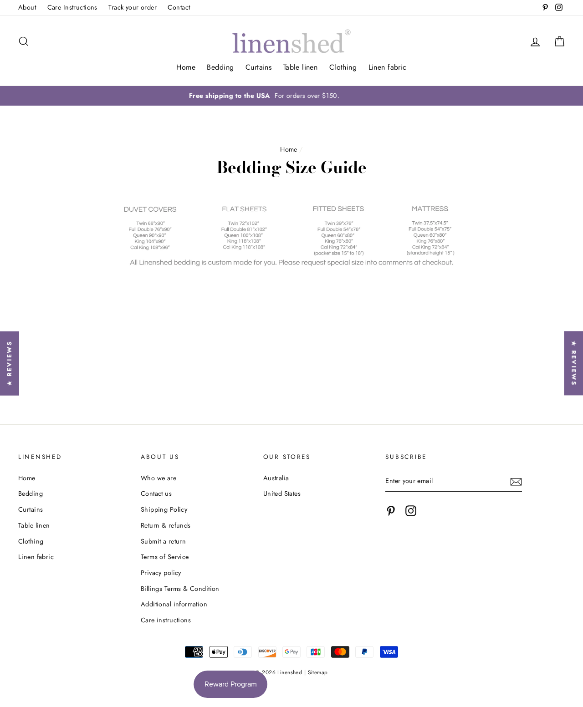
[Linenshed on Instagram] (410, 511)
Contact (179, 7)
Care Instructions (72, 7)
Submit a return (163, 541)
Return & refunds (166, 525)
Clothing (343, 67)
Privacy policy (161, 572)
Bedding (220, 67)
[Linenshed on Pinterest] (390, 511)
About (27, 7)
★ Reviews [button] (573, 363)
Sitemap (318, 672)
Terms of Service (165, 556)
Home (185, 67)
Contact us (156, 493)
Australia (276, 478)
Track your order (132, 7)
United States (282, 493)
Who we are (158, 478)
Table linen (300, 67)
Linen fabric (387, 67)
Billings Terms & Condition (180, 588)
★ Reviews (9, 363)
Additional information (174, 604)
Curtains (258, 67)
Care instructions (166, 620)
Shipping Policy (164, 509)
